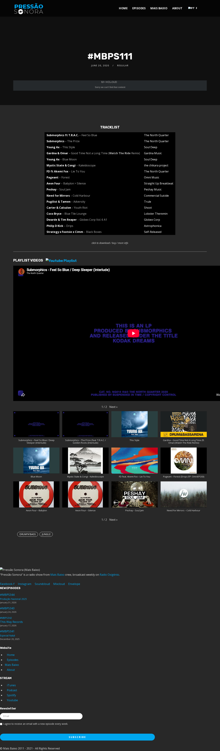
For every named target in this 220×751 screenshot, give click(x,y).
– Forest (64, 177)
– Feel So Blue (88, 135)
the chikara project (156, 165)
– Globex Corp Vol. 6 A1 (92, 220)
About (177, 8)
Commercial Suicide (156, 195)
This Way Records (11, 620)
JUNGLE (46, 534)
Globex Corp (152, 220)
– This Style (67, 147)
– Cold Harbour (80, 195)
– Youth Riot (79, 208)
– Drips (68, 226)
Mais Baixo (158, 8)
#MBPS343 (7, 608)
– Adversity (78, 202)
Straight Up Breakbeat (158, 183)
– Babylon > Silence (73, 183)
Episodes (139, 8)
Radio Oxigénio (109, 575)
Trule (147, 202)
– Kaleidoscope (86, 165)
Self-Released (152, 232)
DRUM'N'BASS (27, 534)
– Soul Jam (63, 189)
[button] (113, 406)
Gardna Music (153, 153)
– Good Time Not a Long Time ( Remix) (104, 153)
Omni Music (151, 177)
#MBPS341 (7, 633)
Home (123, 8)
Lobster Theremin (156, 214)
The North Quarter (156, 135)
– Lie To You (77, 171)
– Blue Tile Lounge (74, 214)
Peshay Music (153, 189)
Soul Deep (150, 147)
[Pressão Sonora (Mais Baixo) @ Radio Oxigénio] (28, 7)
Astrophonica (152, 226)
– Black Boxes (93, 232)
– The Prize (72, 141)
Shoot (148, 208)
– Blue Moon (68, 159)
